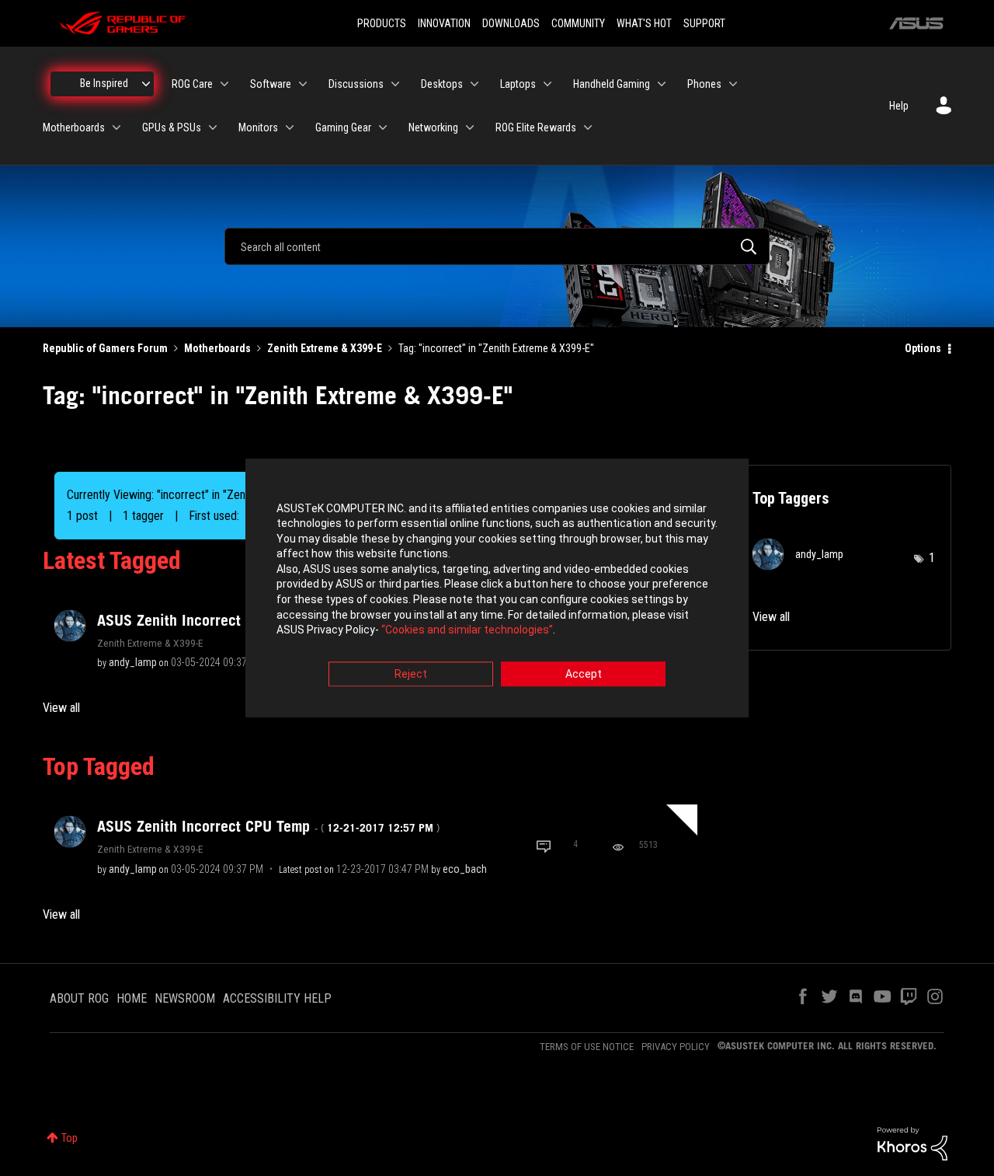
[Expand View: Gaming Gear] (383, 127)
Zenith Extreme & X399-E (324, 348)
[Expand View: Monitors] (289, 127)
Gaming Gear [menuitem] (343, 127)
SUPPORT (704, 23)
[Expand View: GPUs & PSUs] (213, 127)
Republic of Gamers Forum (105, 348)
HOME (131, 998)
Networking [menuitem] (433, 127)
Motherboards (217, 348)
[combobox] (497, 246)
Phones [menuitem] (704, 84)
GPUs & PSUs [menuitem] (171, 127)
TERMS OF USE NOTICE (587, 1046)
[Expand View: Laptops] (547, 84)
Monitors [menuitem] (258, 127)
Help (899, 105)
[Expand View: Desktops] (474, 84)
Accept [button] (583, 674)
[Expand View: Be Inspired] (146, 84)
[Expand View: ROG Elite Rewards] (588, 127)
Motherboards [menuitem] (74, 127)
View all (61, 707)
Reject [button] (410, 674)
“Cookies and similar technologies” (467, 630)
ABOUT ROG (79, 998)
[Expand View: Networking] (470, 127)
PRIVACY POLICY (675, 1046)
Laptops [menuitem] (518, 84)
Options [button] (923, 348)
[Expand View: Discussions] (395, 84)
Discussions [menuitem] (356, 84)
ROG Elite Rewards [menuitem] (535, 127)
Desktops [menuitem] (442, 84)
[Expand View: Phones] (733, 84)
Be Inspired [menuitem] (104, 83)
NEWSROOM (185, 998)
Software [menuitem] (270, 84)
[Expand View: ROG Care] (224, 84)
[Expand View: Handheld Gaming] (661, 84)
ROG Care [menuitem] (192, 84)
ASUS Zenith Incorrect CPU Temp (268, 826)
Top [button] (69, 1138)
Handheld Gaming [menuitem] (611, 84)
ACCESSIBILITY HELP (277, 998)
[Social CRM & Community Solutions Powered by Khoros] (912, 1142)
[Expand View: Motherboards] (116, 127)
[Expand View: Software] (303, 84)
